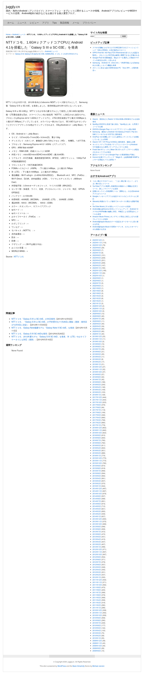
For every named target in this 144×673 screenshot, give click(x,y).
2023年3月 (97, 263)
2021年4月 (97, 296)
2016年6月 (97, 443)
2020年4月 (97, 326)
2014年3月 (97, 511)
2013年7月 (97, 531)
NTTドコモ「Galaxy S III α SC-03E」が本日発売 (33, 318)
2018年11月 (97, 369)
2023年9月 (97, 247)
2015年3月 (97, 481)
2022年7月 (97, 283)
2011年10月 (97, 585)
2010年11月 (97, 612)
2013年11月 (97, 521)
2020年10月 (97, 311)
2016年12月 (97, 427)
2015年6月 (97, 473)
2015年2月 (97, 483)
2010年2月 (97, 635)
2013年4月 (97, 539)
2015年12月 (97, 458)
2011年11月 (97, 582)
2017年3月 (97, 420)
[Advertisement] (46, 284)
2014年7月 (97, 501)
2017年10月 (97, 402)
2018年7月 (97, 379)
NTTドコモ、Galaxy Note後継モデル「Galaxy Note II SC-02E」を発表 (43, 327)
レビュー (34, 22)
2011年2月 (97, 605)
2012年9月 (97, 557)
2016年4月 (97, 448)
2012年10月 (97, 554)
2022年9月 (97, 278)
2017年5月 (97, 415)
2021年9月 (97, 288)
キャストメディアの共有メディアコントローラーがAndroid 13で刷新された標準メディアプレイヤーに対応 (115, 145)
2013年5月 (97, 536)
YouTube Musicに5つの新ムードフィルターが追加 (111, 206)
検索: (92, 36)
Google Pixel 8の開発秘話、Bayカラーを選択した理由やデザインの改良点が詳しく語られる (116, 58)
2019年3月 (97, 359)
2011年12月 (97, 579)
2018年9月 (97, 374)
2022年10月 (97, 275)
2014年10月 (97, 493)
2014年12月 (97, 488)
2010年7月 (97, 623)
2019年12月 (97, 336)
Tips (54, 22)
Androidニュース (18, 34)
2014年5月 (97, 506)
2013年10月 (97, 524)
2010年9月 (97, 618)
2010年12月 (97, 610)
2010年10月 (97, 615)
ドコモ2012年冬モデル (69, 54)
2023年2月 (97, 265)
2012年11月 (97, 552)
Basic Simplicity (79, 666)
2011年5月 (97, 597)
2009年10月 (97, 645)
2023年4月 (97, 260)
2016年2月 (97, 453)
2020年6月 (97, 321)
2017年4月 (97, 417)
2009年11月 (97, 643)
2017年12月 (97, 397)
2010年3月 (97, 633)
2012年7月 (97, 562)
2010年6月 (97, 625)
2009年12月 (97, 640)
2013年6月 (97, 534)
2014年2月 (97, 514)
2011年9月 (97, 587)
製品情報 (64, 22)
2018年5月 (97, 384)
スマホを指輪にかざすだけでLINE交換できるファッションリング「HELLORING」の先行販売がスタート (116, 48)
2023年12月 (97, 240)
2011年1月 (97, 607)
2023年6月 (97, 255)
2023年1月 (97, 268)
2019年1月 (97, 364)
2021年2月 (97, 301)
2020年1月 (97, 334)
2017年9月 (97, 405)
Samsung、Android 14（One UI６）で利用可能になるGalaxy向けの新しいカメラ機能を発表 (116, 63)
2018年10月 (97, 372)
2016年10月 (97, 432)
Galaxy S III (19, 54)
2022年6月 (97, 285)
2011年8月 (97, 590)
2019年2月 (97, 361)
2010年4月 (97, 630)
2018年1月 (97, 394)
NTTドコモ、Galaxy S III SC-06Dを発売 (29, 333)
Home (8, 34)
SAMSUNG (49, 54)
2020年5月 (97, 323)
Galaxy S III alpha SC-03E (34, 54)
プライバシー (89, 22)
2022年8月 (97, 280)
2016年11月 (97, 430)
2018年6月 (97, 382)
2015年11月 (97, 460)
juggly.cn (13, 7)
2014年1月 (97, 516)
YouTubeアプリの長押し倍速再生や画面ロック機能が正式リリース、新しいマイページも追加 (115, 187)
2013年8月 (97, 529)
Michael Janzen (98, 666)
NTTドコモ (19, 256)
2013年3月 (97, 541)
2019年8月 (97, 346)
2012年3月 (97, 572)
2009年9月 (97, 648)
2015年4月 (97, 478)
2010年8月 (97, 620)
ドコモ (57, 54)
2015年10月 (97, 463)
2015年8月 (97, 468)
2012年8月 (97, 559)
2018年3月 (97, 389)
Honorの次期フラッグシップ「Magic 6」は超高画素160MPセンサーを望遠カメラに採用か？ (116, 158)
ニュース (21, 22)
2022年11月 (97, 273)
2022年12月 (97, 270)
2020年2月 (97, 331)
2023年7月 (97, 252)
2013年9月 (97, 526)
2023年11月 (97, 242)
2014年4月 (97, 508)
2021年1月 (97, 303)
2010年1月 (97, 638)
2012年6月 (97, 564)
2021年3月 (97, 298)
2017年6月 (97, 412)
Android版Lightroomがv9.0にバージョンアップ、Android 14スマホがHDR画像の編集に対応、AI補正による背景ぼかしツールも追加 (115, 211)
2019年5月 (97, 354)
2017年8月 (97, 407)
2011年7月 (97, 592)
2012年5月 (97, 567)
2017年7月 (97, 410)
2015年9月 (97, 465)
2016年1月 (97, 455)
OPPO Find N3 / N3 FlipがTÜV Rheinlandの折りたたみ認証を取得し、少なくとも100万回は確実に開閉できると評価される (116, 53)
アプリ (45, 22)
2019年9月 (97, 344)
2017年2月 (97, 422)
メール (75, 22)
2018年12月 (97, 367)
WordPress (62, 666)
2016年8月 (97, 438)
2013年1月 (97, 547)
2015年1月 (97, 486)
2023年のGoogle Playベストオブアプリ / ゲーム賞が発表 (114, 129)
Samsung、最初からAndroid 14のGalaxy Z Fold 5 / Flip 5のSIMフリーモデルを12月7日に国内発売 (115, 132)
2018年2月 (97, 392)
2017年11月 (97, 399)
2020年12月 (97, 306)
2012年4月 (97, 569)
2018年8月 (97, 377)
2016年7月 (97, 440)
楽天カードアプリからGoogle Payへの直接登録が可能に (114, 154)
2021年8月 (97, 290)
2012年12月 (97, 549)
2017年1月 (97, 425)
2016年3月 (97, 450)
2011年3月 (97, 602)
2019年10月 (97, 341)
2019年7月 (97, 349)
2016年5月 (97, 445)
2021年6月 (97, 293)
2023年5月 (97, 257)
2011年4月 (97, 600)
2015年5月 (97, 476)
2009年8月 (97, 650)
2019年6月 (97, 351)
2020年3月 (97, 328)
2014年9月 (97, 496)
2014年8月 (97, 498)
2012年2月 (97, 574)
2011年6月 (97, 595)
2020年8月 (97, 316)
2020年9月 (97, 313)
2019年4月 (97, 356)
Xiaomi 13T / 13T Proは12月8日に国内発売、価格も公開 (114, 142)
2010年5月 (97, 628)
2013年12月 (97, 519)
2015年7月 (97, 470)
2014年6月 (97, 503)
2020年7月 (97, 318)
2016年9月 (97, 435)
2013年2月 (97, 544)
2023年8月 (97, 250)
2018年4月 (97, 387)
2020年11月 (97, 308)
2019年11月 (97, 339)
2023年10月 (97, 245)
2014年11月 (97, 491)
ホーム (10, 22)
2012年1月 (97, 577)
